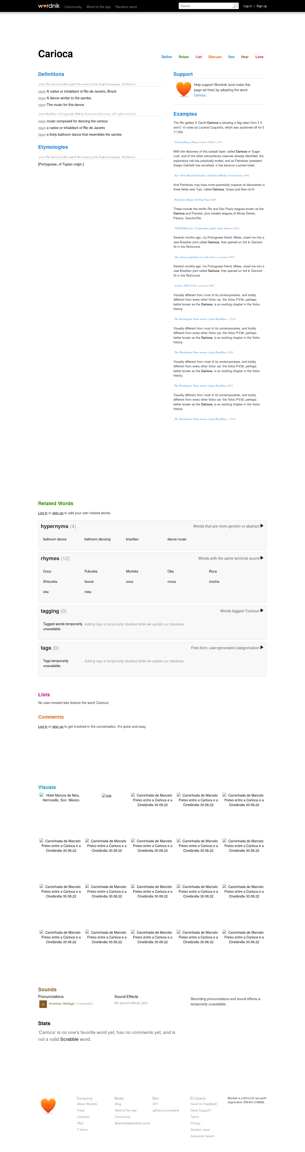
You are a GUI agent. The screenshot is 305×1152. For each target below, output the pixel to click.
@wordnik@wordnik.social (132, 1123)
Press (81, 1110)
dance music (177, 538)
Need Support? (201, 1110)
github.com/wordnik (166, 1110)
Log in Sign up (255, 6)
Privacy (195, 1123)
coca (129, 581)
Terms (195, 1116)
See (231, 56)
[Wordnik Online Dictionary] (49, 6)
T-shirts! (82, 1129)
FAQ (80, 1123)
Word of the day (98, 6)
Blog (118, 1104)
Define (167, 56)
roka (88, 591)
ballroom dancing (98, 538)
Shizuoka (50, 581)
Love (259, 56)
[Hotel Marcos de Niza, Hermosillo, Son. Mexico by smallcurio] (61, 796)
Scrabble (69, 1039)
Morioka (132, 571)
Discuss (215, 56)
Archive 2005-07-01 (185, 285)
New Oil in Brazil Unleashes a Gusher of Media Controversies (208, 175)
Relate (184, 56)
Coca (47, 571)
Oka (171, 571)
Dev (155, 1098)
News (119, 1098)
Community (73, 6)
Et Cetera (198, 1098)
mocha (214, 581)
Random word (126, 6)
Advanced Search (202, 1136)
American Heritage (62, 1003)
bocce (89, 581)
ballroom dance (54, 538)
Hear (245, 56)
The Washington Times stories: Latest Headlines (200, 319)
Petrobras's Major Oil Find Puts (191, 199)
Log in (42, 512)
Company (84, 1098)
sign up (57, 512)
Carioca (200, 94)
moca (172, 581)
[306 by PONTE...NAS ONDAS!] (107, 795)
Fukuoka (91, 571)
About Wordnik (87, 1104)
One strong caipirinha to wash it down (195, 257)
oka (46, 591)
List (199, 56)
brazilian (132, 538)
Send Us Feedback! (204, 1104)
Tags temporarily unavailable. (55, 663)
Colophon (83, 1116)
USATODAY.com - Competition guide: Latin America (203, 228)
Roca (213, 571)
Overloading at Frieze (186, 142)
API (155, 1104)
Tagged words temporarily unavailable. (62, 626)
